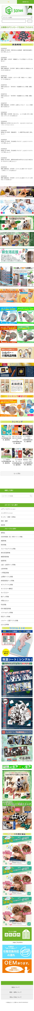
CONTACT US (25, 2)
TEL (8, 2)
